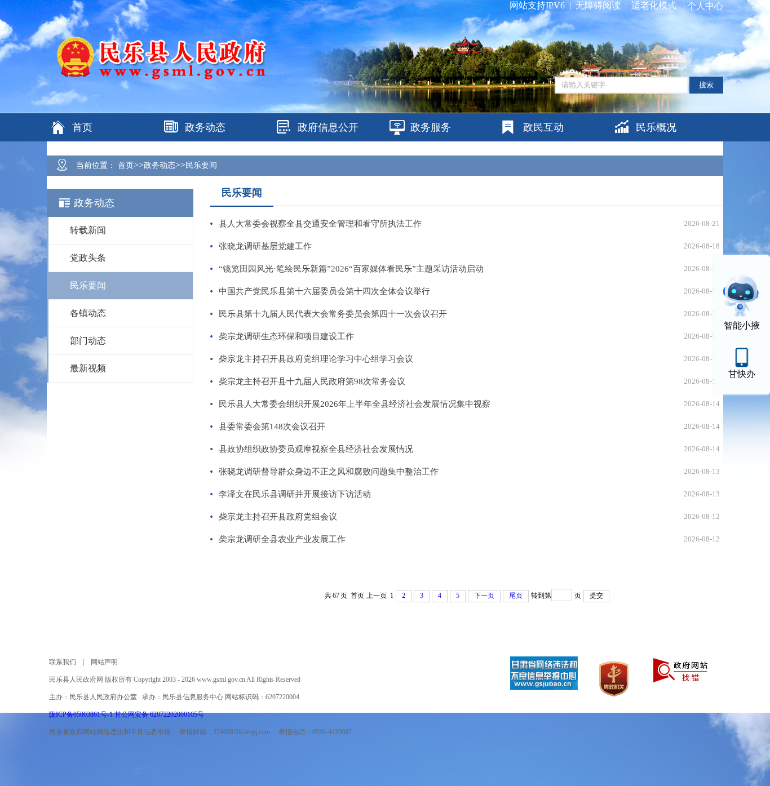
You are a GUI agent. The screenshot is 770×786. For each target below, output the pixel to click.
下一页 (484, 596)
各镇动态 (88, 313)
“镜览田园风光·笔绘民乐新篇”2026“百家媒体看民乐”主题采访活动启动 (351, 268)
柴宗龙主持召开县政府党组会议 (278, 516)
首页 (126, 165)
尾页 (516, 596)
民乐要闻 (201, 165)
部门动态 (88, 340)
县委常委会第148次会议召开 (272, 426)
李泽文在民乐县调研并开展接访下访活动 (295, 494)
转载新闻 (88, 230)
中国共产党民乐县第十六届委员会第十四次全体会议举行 (324, 291)
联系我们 (62, 662)
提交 (596, 596)
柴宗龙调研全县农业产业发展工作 (282, 539)
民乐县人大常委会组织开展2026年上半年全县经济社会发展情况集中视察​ (354, 403)
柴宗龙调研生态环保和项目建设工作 (286, 336)
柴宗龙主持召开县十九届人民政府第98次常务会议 (312, 381)
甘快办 (741, 374)
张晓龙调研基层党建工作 (265, 246)
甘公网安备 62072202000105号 (159, 714)
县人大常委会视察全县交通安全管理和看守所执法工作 (320, 223)
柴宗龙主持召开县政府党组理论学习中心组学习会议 (316, 358)
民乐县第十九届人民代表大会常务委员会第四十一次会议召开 (333, 313)
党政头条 (88, 258)
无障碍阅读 (598, 5)
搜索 (706, 85)
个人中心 (705, 6)
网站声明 (104, 662)
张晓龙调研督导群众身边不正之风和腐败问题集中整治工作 (329, 471)
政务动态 (159, 165)
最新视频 (88, 368)
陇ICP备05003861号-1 (81, 714)
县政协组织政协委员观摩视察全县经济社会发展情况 (316, 449)
